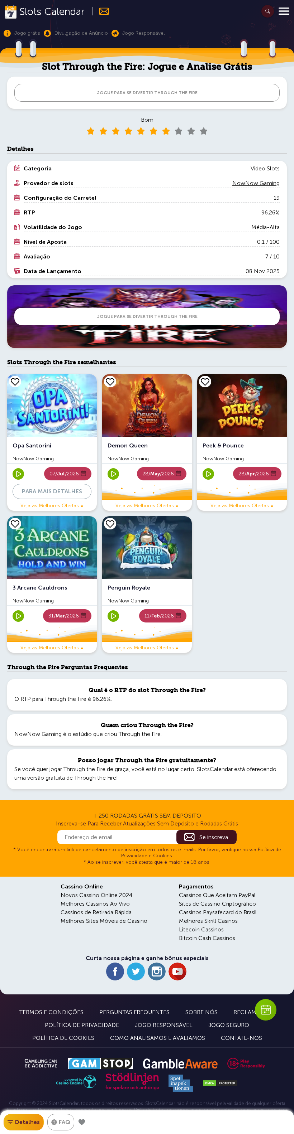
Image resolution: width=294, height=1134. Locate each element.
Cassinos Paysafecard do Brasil (218, 912)
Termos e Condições (51, 1012)
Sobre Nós (201, 1012)
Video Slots (265, 168)
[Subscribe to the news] (101, 11)
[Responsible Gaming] (246, 1063)
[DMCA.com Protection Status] (220, 1083)
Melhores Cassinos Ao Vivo (95, 903)
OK (30, 1119)
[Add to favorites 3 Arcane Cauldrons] (15, 523)
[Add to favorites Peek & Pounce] (205, 381)
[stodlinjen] (132, 1089)
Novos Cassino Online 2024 (96, 895)
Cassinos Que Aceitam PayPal (217, 895)
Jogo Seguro (228, 1025)
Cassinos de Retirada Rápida (96, 912)
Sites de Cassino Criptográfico (217, 903)
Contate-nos (241, 1037)
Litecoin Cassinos (201, 929)
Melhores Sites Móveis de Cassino (104, 920)
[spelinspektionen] (181, 1083)
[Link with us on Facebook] (115, 971)
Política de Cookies (63, 1037)
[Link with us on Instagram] (157, 971)
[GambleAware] (180, 1063)
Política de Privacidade (82, 1025)
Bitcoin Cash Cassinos (207, 938)
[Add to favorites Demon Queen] (110, 381)
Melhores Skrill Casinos (208, 920)
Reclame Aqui (254, 1012)
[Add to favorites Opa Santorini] (15, 381)
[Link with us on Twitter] (136, 971)
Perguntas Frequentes (134, 1012)
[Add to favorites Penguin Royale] (110, 523)
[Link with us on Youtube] (177, 971)
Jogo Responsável (164, 1025)
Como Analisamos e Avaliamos (157, 1037)
